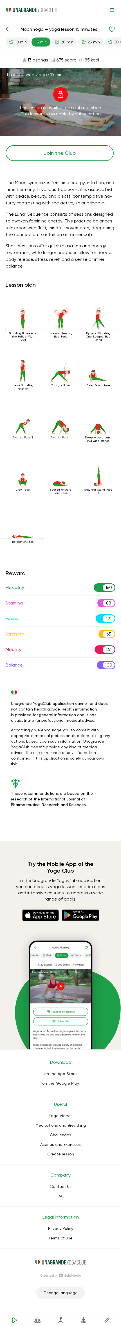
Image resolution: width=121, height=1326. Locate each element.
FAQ (60, 1196)
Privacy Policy (60, 1228)
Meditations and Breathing (60, 1125)
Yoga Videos (61, 1115)
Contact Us (60, 1186)
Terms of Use (61, 1238)
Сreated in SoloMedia (60, 1276)
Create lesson (60, 1154)
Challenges (60, 1135)
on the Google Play (60, 1083)
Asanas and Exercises (60, 1144)
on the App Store (60, 1073)
